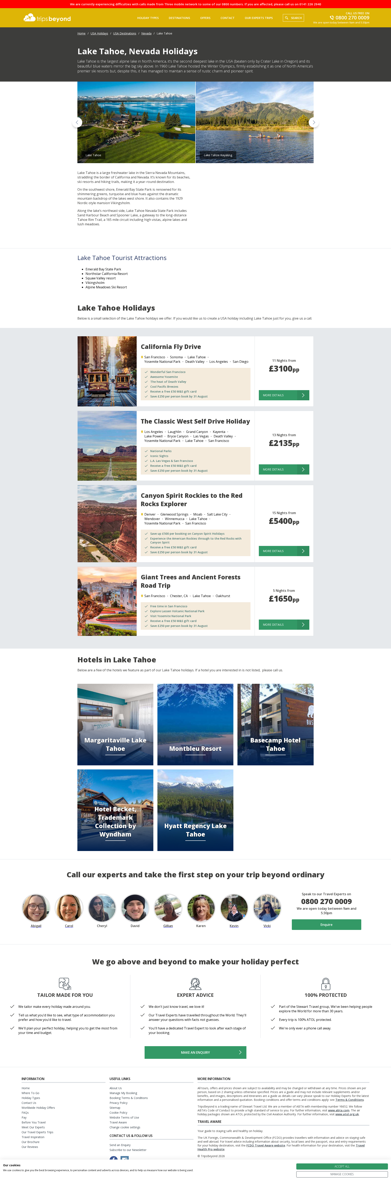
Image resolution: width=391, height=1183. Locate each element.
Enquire (327, 924)
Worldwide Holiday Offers (38, 1108)
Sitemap (115, 1108)
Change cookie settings (125, 1127)
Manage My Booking (123, 1093)
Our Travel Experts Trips (37, 1132)
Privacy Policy (118, 1103)
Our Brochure (31, 1142)
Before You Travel (34, 1122)
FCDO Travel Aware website (265, 1145)
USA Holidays (99, 33)
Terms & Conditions (349, 1100)
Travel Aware (118, 1122)
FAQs (25, 1112)
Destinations (179, 18)
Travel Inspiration (33, 1137)
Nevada (146, 33)
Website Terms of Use (124, 1117)
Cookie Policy (118, 1112)
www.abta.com (338, 1110)
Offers (205, 18)
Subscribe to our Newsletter (128, 1150)
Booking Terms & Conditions (129, 1098)
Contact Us (29, 1103)
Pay (24, 1117)
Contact (228, 18)
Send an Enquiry (120, 1145)
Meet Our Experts (33, 1127)
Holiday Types (148, 18)
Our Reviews (30, 1147)
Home (81, 33)
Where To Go (30, 1093)
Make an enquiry (195, 1052)
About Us (116, 1088)
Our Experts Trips (259, 18)
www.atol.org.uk (347, 1114)
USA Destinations (124, 33)
